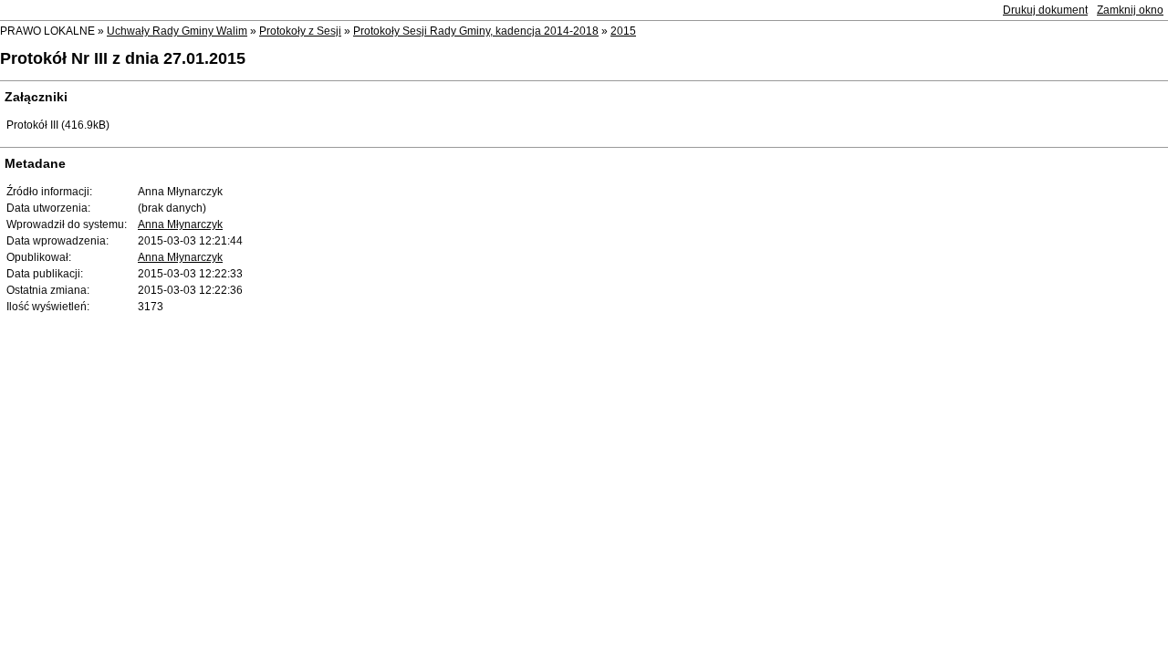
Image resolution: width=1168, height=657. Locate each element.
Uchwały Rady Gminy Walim (177, 31)
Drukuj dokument (1045, 10)
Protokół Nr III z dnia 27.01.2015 (122, 58)
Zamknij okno (1130, 10)
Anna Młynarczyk (180, 224)
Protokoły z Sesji (300, 31)
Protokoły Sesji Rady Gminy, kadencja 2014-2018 (476, 31)
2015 (623, 31)
